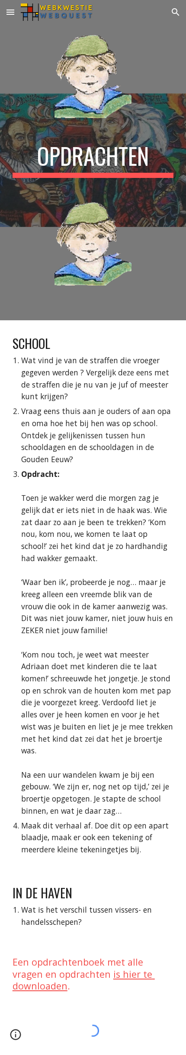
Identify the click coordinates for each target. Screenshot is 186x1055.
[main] (93, 160)
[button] (10, 12)
